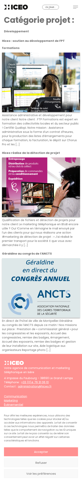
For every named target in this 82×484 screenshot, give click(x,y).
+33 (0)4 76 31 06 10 (35, 382)
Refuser (41, 463)
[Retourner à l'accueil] (16, 7)
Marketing (11, 401)
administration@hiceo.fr (35, 386)
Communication (15, 396)
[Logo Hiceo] (14, 364)
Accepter (41, 452)
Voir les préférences (41, 474)
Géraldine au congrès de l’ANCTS (27, 254)
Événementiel (13, 405)
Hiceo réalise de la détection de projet (31, 153)
